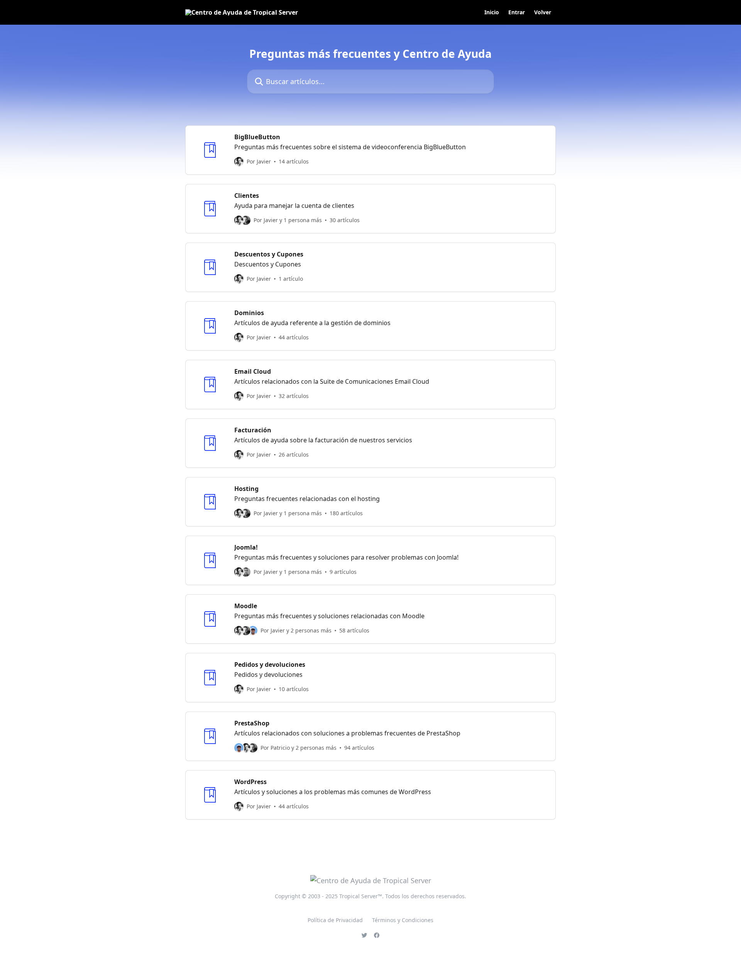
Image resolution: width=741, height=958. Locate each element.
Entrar (516, 12)
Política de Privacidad (335, 920)
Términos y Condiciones (402, 920)
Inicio (491, 12)
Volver (542, 12)
